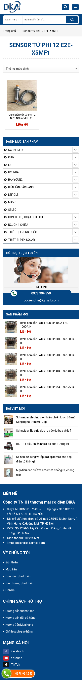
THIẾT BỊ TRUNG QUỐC (22, 232)
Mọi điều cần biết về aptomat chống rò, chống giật (45, 472)
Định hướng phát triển (19, 583)
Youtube (16, 658)
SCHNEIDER (15, 149)
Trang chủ (9, 30)
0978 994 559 (41, 293)
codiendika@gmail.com (41, 300)
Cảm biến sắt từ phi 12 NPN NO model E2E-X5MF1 (22, 116)
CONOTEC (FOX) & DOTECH (25, 217)
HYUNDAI (13, 172)
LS (9, 164)
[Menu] (75, 7)
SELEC (12, 209)
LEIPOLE (13, 194)
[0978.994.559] (6, 673)
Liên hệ (10, 590)
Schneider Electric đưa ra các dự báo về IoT (43, 430)
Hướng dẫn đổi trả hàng (20, 617)
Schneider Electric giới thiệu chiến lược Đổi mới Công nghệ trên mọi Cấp (46, 419)
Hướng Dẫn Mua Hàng (19, 624)
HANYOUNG (15, 179)
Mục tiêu (11, 569)
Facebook (17, 651)
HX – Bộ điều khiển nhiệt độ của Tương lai (42, 443)
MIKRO (12, 202)
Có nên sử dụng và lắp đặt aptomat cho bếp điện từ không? (44, 459)
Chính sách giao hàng (19, 631)
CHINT (12, 157)
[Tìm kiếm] (65, 7)
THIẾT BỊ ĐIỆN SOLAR (21, 239)
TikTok (15, 664)
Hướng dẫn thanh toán (20, 611)
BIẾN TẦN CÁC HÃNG (21, 187)
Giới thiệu (12, 562)
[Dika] (18, 7)
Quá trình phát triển (18, 576)
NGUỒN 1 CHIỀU (18, 224)
